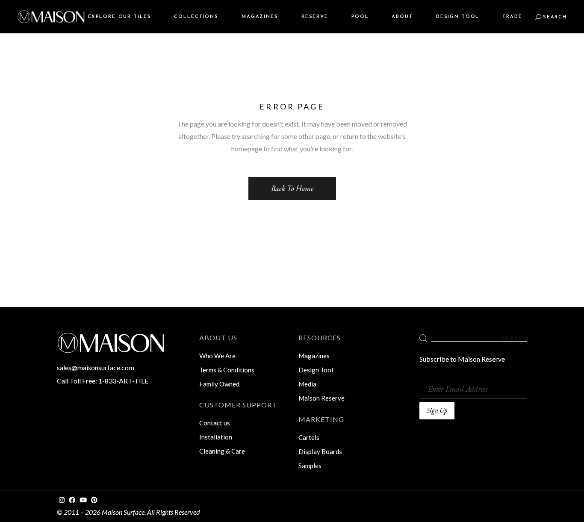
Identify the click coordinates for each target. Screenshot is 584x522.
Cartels (308, 437)
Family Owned (219, 384)
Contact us (214, 423)
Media (307, 384)
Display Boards (320, 451)
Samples (309, 465)
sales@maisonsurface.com (95, 367)
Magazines (314, 356)
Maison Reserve (321, 398)
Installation (215, 437)
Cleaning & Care (222, 451)
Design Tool (315, 370)
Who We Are (217, 356)
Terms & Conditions (226, 370)
